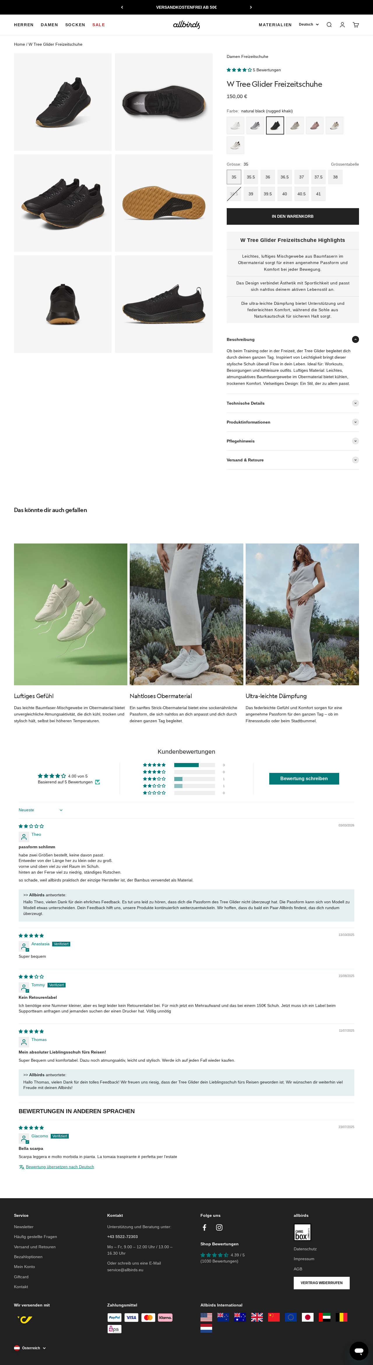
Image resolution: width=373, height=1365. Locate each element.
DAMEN (49, 24)
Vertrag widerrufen (322, 1283)
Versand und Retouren (35, 1246)
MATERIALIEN (275, 24)
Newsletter (24, 1226)
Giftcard (21, 1276)
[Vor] (251, 7)
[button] (240, 70)
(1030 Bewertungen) (219, 1261)
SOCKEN (75, 24)
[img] (31, 826)
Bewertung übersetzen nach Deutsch (60, 1166)
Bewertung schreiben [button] (304, 778)
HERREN (24, 24)
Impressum (304, 1258)
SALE (98, 24)
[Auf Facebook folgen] (204, 1227)
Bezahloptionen (28, 1256)
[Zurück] (122, 7)
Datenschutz (305, 1249)
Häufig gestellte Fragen (35, 1236)
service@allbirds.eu (125, 1269)
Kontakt (21, 1286)
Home (19, 44)
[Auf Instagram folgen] (219, 1227)
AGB (298, 1269)
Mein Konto (24, 1266)
